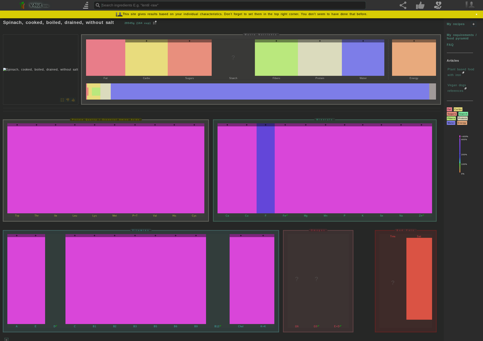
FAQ (450, 44)
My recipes (456, 24)
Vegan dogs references (457, 88)
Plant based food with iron (461, 72)
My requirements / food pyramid (462, 36)
